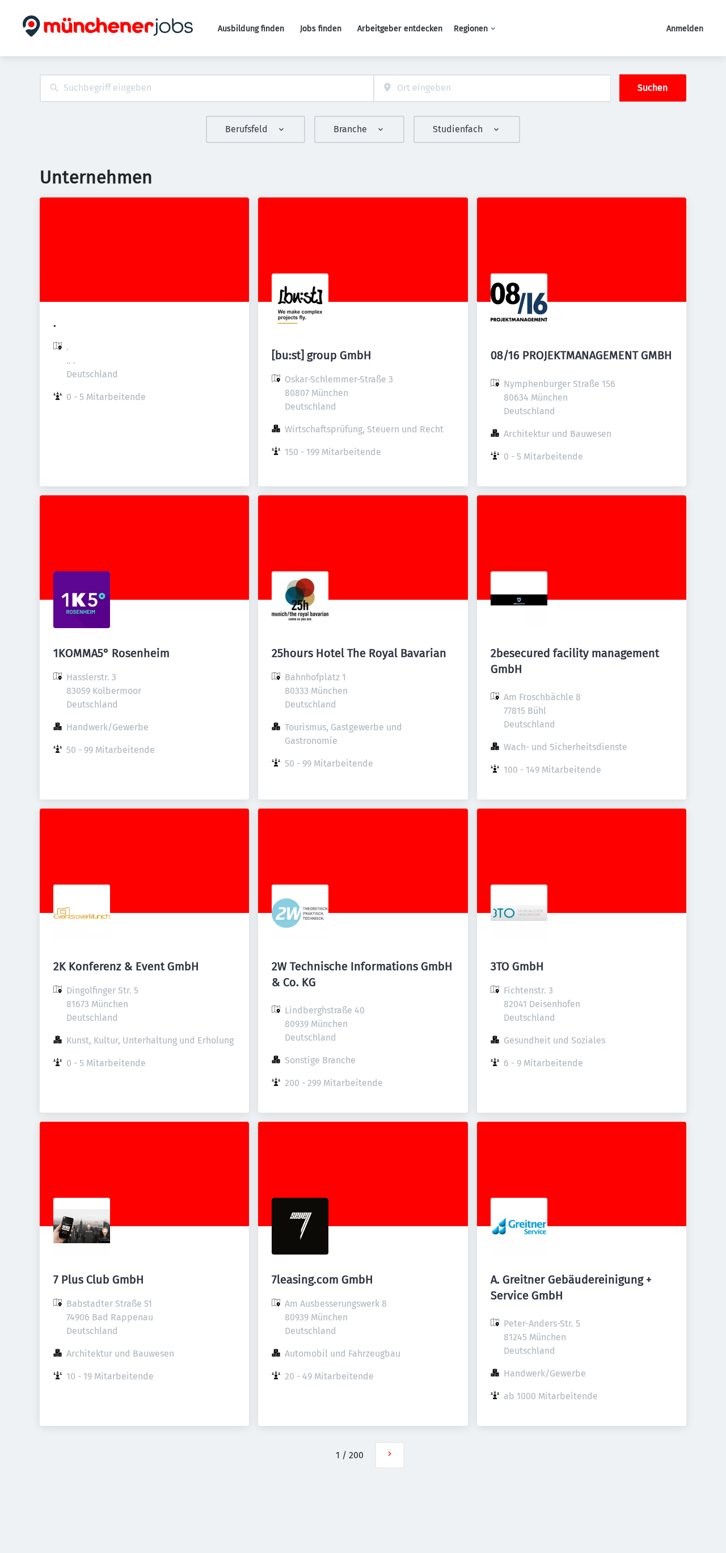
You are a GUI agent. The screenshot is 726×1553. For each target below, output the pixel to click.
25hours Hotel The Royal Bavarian (359, 653)
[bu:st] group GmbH (322, 355)
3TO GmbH (517, 966)
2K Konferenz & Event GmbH (126, 966)
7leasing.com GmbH (322, 1279)
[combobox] (207, 88)
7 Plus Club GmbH (98, 1279)
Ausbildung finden (251, 28)
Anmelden (684, 28)
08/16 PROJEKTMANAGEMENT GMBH (581, 355)
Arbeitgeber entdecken (399, 28)
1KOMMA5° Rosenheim (111, 653)
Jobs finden (320, 28)
